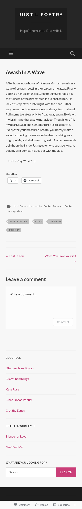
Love (38, 221)
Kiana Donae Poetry (19, 400)
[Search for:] (41, 472)
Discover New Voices (20, 368)
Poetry (47, 206)
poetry (14, 229)
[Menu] (11, 53)
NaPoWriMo (14, 447)
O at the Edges (15, 410)
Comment (63, 322)
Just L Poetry (41, 14)
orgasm (55, 221)
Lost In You (15, 256)
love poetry (35, 206)
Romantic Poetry (62, 206)
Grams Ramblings (17, 379)
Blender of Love (16, 436)
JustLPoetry (21, 206)
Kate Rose (12, 389)
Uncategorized (14, 211)
